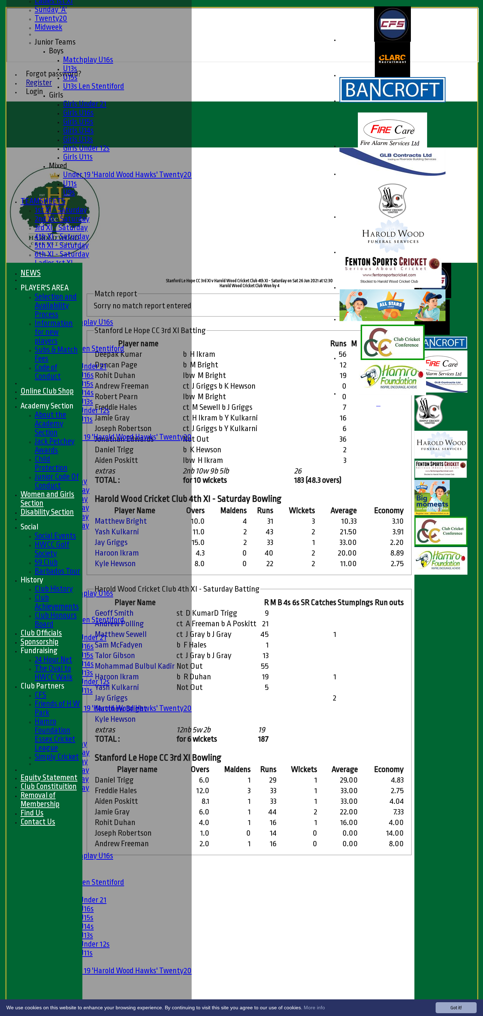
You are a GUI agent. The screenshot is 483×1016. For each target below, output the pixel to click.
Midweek (48, 27)
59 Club (46, 562)
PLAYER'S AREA (45, 287)
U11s (70, 183)
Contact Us (38, 821)
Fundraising (39, 650)
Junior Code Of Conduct (57, 481)
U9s (69, 192)
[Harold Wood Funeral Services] (392, 252)
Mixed (58, 165)
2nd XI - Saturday (62, 218)
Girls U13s (78, 139)
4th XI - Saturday (62, 236)
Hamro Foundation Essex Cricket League (55, 734)
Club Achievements (57, 602)
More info (314, 1007)
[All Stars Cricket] (392, 320)
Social (30, 526)
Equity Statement (49, 777)
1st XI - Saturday (61, 209)
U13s (70, 68)
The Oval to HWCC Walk (53, 672)
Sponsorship (39, 641)
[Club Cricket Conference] (393, 358)
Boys (56, 50)
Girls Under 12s (86, 148)
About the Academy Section (50, 423)
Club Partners (42, 685)
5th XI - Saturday (62, 245)
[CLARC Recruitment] (392, 75)
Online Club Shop (47, 391)
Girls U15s (78, 121)
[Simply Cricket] (392, 217)
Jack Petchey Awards (55, 445)
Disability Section (47, 511)
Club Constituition (49, 786)
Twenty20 (51, 18)
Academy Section (47, 405)
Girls (56, 95)
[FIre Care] (392, 146)
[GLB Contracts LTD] (392, 174)
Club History (54, 588)
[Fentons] (392, 288)
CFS (40, 694)
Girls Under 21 (84, 103)
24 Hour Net (53, 659)
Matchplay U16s (88, 59)
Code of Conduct (48, 372)
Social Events (55, 535)
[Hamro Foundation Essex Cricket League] (392, 394)
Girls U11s (78, 156)
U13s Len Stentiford (93, 86)
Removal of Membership (40, 799)
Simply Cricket (57, 756)
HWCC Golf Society (52, 549)
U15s (70, 77)
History (32, 579)
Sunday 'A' (51, 9)
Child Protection (51, 463)
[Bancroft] (392, 101)
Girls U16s (78, 112)
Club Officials (41, 632)
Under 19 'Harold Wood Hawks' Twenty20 (127, 174)
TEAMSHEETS (43, 201)
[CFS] (392, 40)
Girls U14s (78, 130)
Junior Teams (55, 41)
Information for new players (54, 332)
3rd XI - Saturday (61, 227)
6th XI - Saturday (62, 254)
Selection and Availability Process (56, 305)
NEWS (31, 272)
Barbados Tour (57, 571)
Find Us (32, 812)
